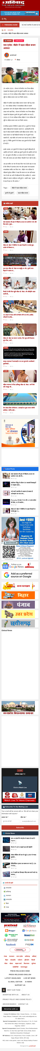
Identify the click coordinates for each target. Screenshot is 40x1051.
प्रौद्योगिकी (15, 967)
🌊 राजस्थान (7, 895)
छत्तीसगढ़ (27, 956)
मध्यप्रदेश (10, 30)
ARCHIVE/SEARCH (9, 1004)
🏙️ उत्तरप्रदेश (8, 899)
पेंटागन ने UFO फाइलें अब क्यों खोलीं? (22, 847)
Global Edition (15, 982)
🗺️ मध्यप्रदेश (8, 40)
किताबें (33, 960)
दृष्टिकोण (26, 960)
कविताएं (34, 956)
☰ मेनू (4, 19)
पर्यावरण (20, 960)
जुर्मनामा (33, 963)
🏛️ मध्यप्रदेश (7, 888)
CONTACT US (23, 1004)
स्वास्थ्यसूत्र (24, 967)
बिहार (6, 960)
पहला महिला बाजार (23, 193)
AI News (28, 982)
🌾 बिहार (6, 903)
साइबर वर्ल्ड (18, 963)
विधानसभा (26, 963)
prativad (32, 1046)
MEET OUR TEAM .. (14, 990)
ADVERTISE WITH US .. (11, 995)
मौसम (5, 963)
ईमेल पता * (23, 817)
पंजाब (5, 956)
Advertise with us (11, 1009)
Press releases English (20, 974)
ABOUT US (25, 995)
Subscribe (20, 827)
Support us (20, 985)
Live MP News (29, 978)
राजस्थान (11, 956)
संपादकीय (13, 960)
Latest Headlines (13, 978)
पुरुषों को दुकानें (9, 193)
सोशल (11, 963)
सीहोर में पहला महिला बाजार (19, 188)
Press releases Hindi (20, 971)
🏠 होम (4, 30)
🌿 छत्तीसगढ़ (7, 891)
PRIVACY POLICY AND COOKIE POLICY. (17, 999)
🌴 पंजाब (6, 907)
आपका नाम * (5, 817)
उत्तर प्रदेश (19, 956)
